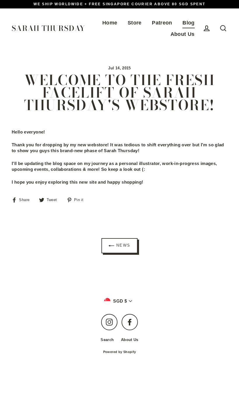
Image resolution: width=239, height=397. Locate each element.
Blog (188, 23)
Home (109, 23)
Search (107, 340)
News (122, 245)
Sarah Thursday (48, 28)
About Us (183, 34)
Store (135, 23)
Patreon (162, 23)
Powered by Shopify (119, 352)
